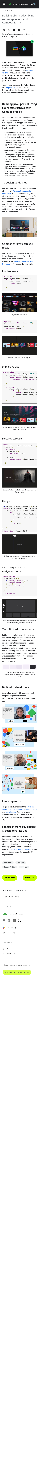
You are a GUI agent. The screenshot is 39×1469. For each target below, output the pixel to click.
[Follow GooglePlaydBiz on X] (15, 933)
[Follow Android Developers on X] (20, 920)
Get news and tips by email (17, 972)
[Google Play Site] (5, 927)
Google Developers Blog (11, 897)
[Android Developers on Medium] (15, 920)
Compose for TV (11, 87)
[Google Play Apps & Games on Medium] (10, 933)
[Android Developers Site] (6, 914)
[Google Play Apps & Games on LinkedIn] (5, 933)
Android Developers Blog (23, 4)
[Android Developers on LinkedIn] (10, 920)
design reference (15, 809)
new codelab (31, 809)
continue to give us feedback (19, 849)
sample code (11, 812)
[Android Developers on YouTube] (5, 920)
